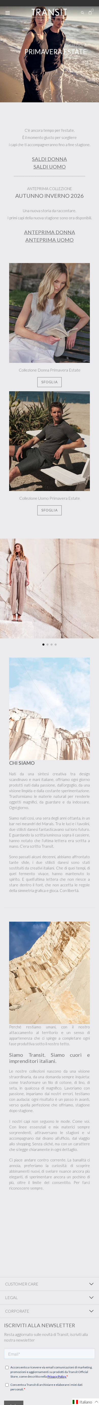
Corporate (17, 1311)
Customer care (21, 1283)
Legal (11, 1297)
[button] (43, 645)
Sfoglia (49, 382)
